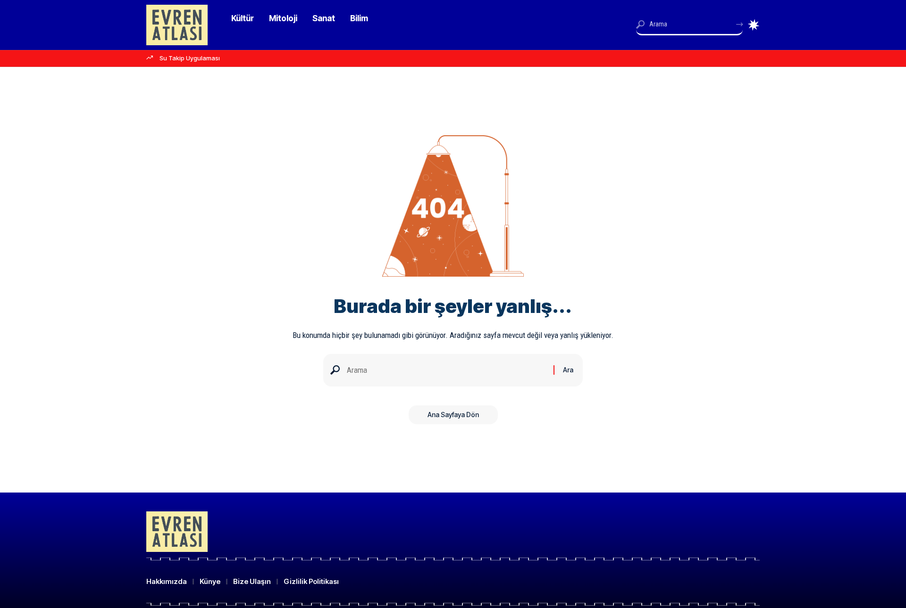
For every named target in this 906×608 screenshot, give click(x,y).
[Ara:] (447, 370)
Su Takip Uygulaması (189, 58)
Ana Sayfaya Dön (453, 415)
